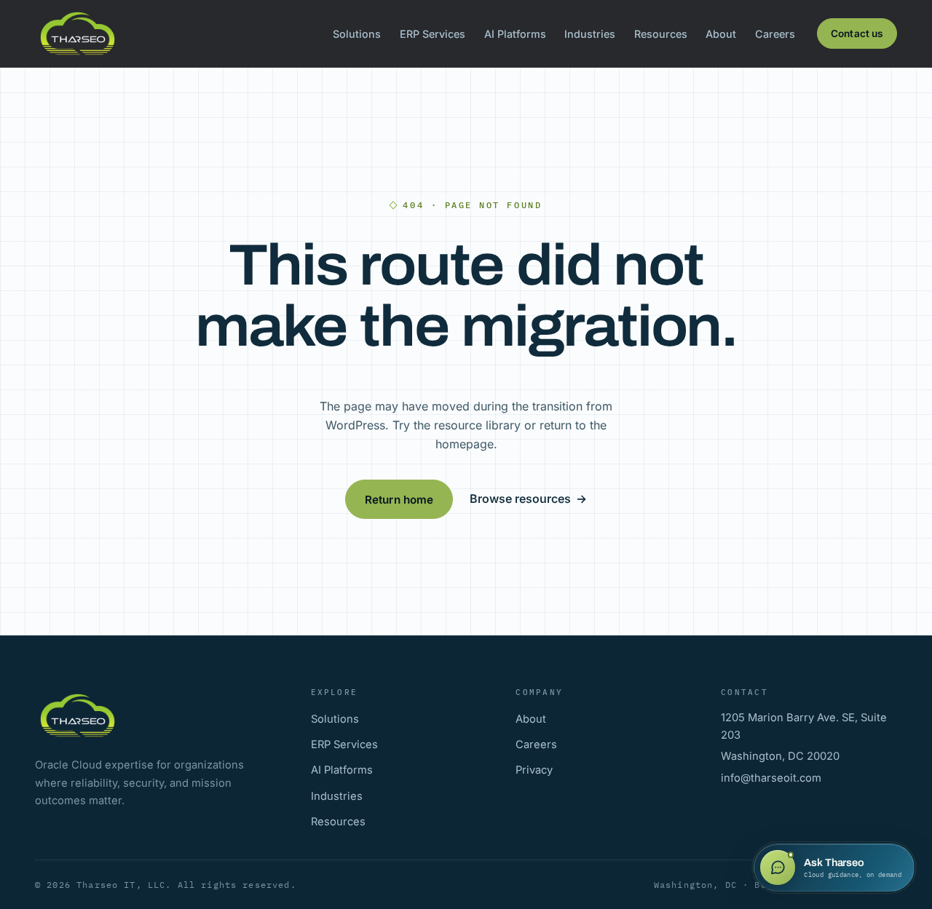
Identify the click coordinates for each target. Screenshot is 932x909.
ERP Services (432, 34)
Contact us (857, 33)
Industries (589, 34)
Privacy (534, 770)
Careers (775, 34)
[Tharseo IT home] (77, 33)
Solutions (357, 34)
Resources (660, 34)
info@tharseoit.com (771, 778)
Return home (399, 500)
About (721, 34)
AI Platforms (515, 34)
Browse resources (528, 498)
